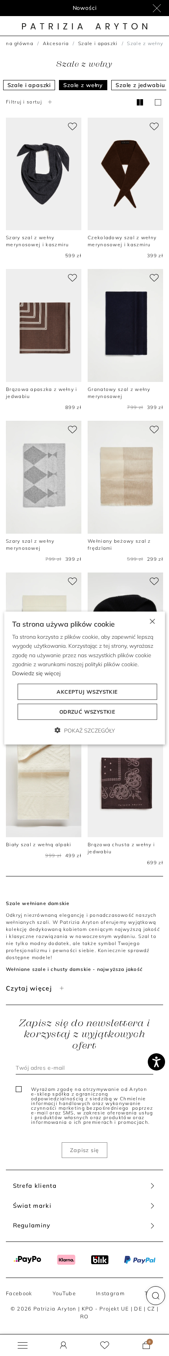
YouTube (64, 1293)
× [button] (152, 621)
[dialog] (84, 678)
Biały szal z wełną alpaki (39, 844)
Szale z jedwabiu (140, 85)
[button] (155, 1295)
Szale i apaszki (98, 43)
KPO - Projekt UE (105, 1308)
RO (84, 1316)
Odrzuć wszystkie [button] (87, 711)
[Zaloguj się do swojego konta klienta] (63, 1345)
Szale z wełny (83, 85)
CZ (151, 1308)
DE (138, 1308)
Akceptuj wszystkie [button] (87, 691)
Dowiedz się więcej (36, 672)
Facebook (19, 1293)
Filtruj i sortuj (24, 102)
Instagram (110, 1293)
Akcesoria (56, 43)
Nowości (85, 7)
